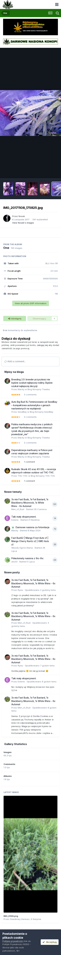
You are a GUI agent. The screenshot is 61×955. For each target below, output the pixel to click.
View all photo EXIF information (30, 303)
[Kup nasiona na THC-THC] (30, 26)
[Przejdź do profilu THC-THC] (7, 471)
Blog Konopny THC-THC (43, 475)
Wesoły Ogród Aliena (22, 547)
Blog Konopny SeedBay (41, 412)
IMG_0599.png (11, 916)
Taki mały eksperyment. (23, 516)
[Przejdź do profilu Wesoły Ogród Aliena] (7, 539)
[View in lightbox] (30, 113)
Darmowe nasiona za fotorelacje (32, 527)
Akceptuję (51, 942)
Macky (21, 389)
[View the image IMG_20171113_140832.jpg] (20, 188)
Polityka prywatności (12, 941)
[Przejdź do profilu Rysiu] (7, 581)
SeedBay (22, 412)
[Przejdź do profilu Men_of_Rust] (7, 501)
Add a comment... (16, 361)
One (6, 247)
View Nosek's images (23, 222)
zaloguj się (42, 345)
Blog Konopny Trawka (38, 389)
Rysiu (20, 590)
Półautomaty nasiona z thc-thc (27, 558)
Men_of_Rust (17, 509)
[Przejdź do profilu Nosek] (6, 218)
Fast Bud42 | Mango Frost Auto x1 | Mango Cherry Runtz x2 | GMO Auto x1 (30, 541)
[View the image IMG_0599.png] (30, 854)
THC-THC (23, 475)
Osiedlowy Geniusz (19, 919)
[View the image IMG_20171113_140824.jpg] (8, 188)
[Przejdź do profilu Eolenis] (7, 518)
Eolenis (15, 520)
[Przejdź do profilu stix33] (7, 560)
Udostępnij (15, 318)
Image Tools (47, 172)
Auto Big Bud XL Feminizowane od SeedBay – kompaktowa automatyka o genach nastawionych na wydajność (34, 405)
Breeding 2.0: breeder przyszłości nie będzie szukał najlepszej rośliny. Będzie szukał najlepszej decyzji (32, 383)
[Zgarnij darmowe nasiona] (30, 41)
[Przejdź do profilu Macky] (7, 381)
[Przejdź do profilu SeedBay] (7, 403)
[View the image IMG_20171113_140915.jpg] (32, 188)
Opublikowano (40, 590)
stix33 (14, 561)
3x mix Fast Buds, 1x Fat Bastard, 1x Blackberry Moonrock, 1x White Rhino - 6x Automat (29, 502)
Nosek (22, 216)
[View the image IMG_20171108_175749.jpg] (45, 188)
